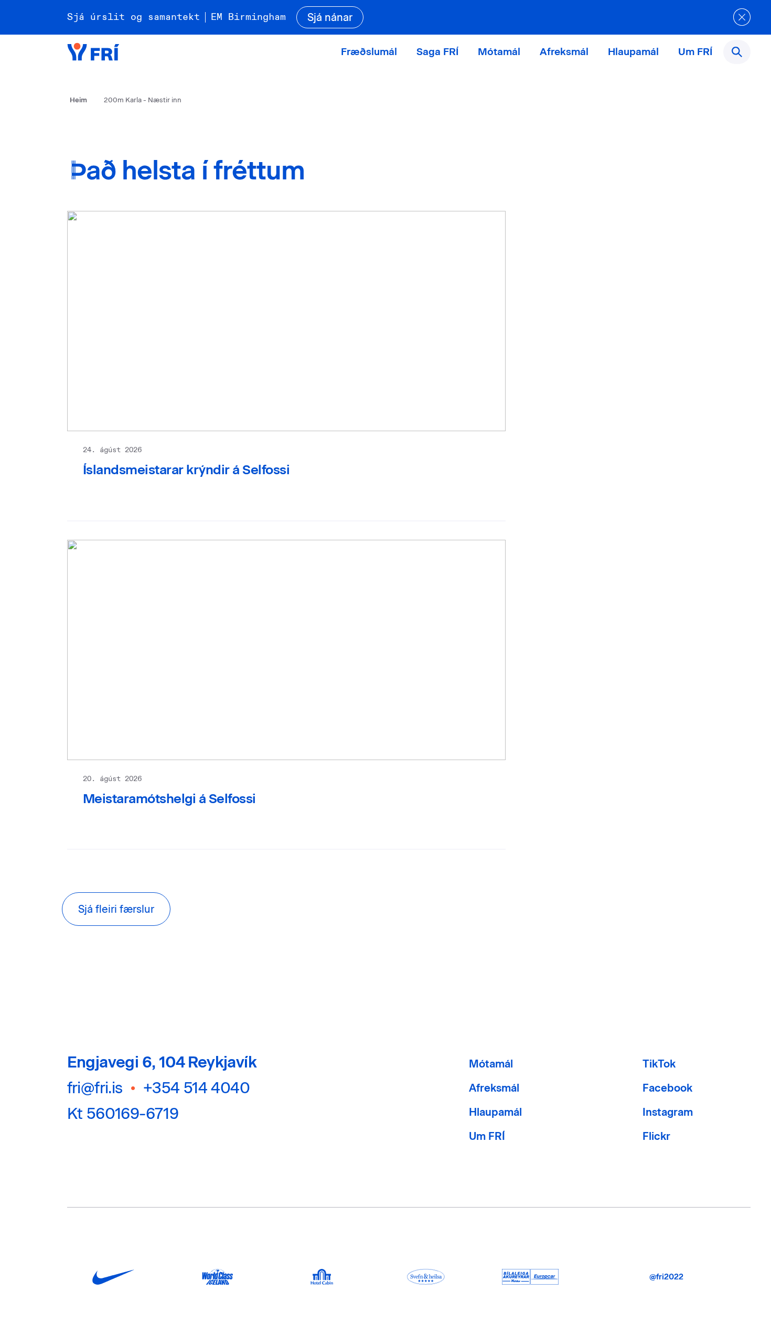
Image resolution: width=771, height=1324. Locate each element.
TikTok (659, 1064)
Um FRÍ (695, 52)
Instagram (667, 1112)
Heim (78, 100)
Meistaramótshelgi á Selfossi (169, 798)
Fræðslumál (369, 52)
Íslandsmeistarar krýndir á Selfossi (186, 469)
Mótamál (499, 52)
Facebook (667, 1088)
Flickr (656, 1136)
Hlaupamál (633, 52)
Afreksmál (564, 52)
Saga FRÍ (437, 52)
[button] (116, 909)
